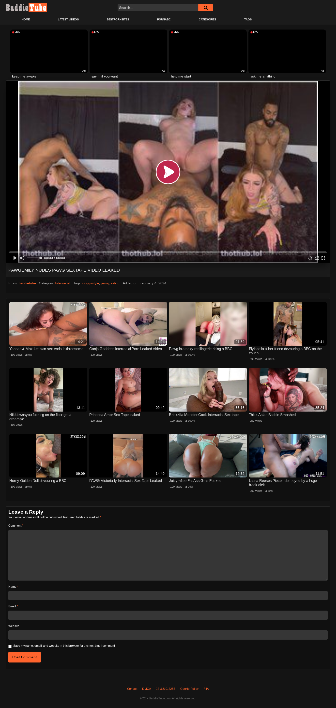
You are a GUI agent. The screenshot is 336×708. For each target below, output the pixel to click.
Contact (132, 689)
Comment (15, 525)
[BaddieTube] (26, 7)
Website (13, 626)
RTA (206, 689)
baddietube (27, 283)
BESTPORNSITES (118, 19)
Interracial (62, 283)
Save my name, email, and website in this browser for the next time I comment (64, 645)
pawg (105, 283)
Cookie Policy (189, 689)
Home (26, 19)
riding (115, 283)
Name (13, 586)
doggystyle (90, 283)
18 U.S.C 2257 (165, 689)
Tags (248, 19)
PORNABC (164, 19)
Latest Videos (68, 19)
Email (13, 606)
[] (205, 7)
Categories (207, 19)
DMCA (146, 689)
